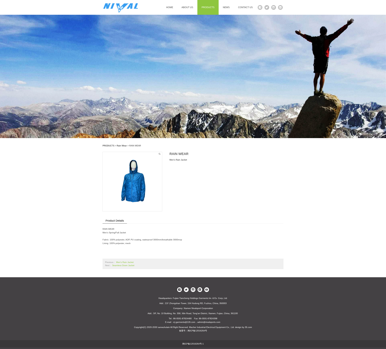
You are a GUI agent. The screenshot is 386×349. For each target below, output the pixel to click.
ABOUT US (187, 7)
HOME (169, 7)
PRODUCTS (208, 7)
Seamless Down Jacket (123, 265)
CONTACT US (245, 7)
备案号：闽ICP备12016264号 (193, 330)
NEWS (226, 7)
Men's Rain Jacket (125, 262)
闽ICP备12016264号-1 (193, 344)
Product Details (115, 220)
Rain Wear (122, 145)
